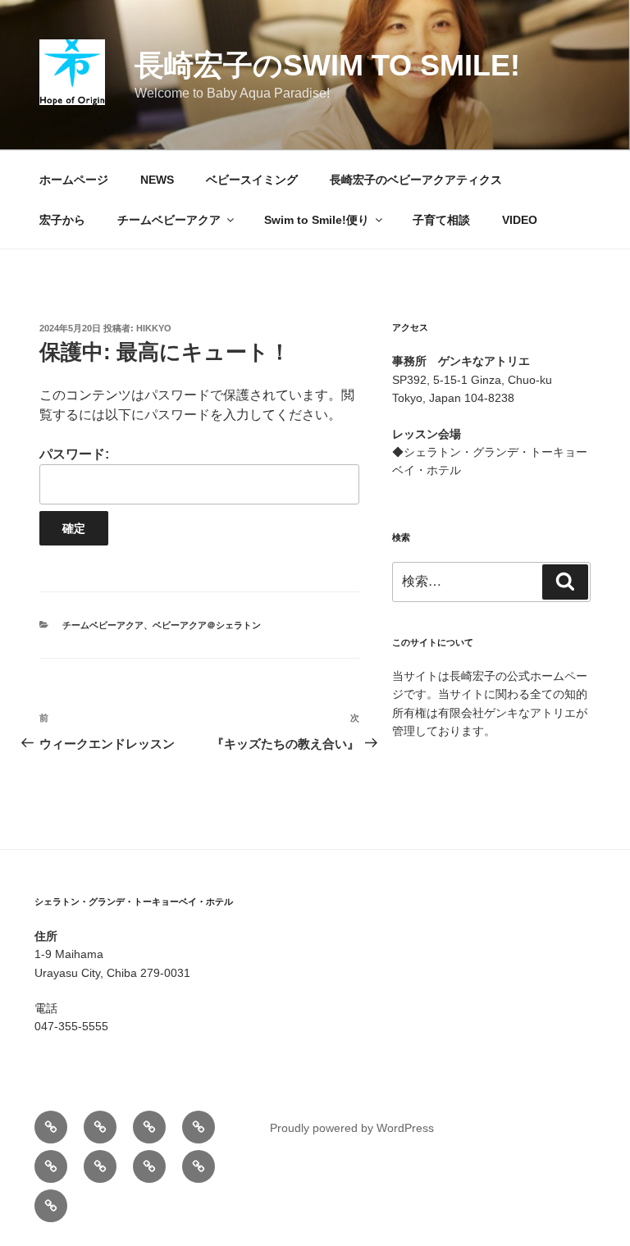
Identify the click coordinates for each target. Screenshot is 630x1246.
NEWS (157, 179)
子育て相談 (441, 219)
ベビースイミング (252, 179)
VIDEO (519, 219)
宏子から (62, 219)
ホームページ (73, 179)
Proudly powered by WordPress (352, 1127)
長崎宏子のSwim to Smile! (327, 65)
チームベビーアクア (169, 219)
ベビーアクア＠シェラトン (207, 625)
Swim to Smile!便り (316, 219)
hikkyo (153, 328)
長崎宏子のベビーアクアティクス (416, 179)
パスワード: (74, 454)
